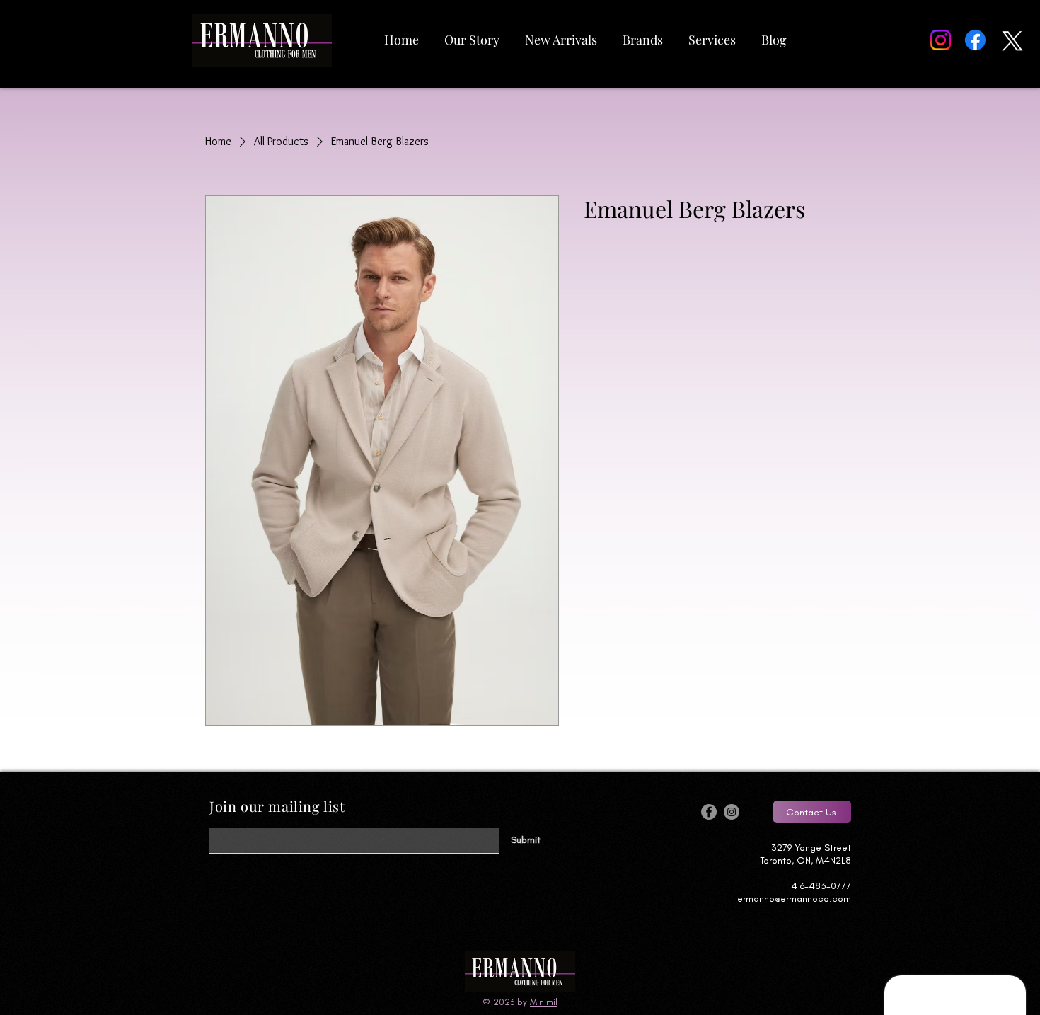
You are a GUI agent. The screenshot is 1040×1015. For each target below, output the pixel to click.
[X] (1010, 40)
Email (219, 824)
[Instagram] (940, 40)
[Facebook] (975, 40)
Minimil (543, 1002)
